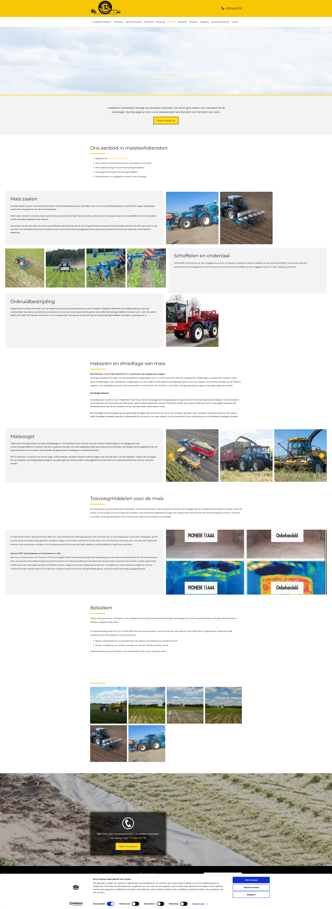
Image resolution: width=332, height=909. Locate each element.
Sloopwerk (193, 22)
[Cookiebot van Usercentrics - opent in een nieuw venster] (76, 904)
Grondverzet (149, 22)
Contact (235, 22)
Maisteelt (171, 22)
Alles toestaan (251, 880)
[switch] (135, 904)
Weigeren (251, 895)
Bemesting (160, 22)
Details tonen (198, 904)
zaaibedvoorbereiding (117, 158)
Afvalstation (119, 22)
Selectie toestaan (251, 887)
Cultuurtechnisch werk (220, 22)
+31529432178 (136, 838)
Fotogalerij (204, 22)
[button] (166, 120)
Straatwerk (182, 22)
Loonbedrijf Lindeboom (101, 22)
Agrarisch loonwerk (134, 22)
